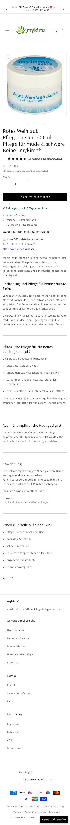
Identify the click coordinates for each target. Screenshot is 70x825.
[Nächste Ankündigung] (63, 9)
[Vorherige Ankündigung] (7, 9)
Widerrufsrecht (15, 748)
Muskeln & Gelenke (18, 638)
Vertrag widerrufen (54, 819)
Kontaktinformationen (35, 812)
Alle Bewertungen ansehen (19, 248)
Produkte (12, 662)
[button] (7, 30)
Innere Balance (16, 646)
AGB (9, 740)
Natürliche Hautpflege (20, 654)
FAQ (9, 701)
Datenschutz (14, 732)
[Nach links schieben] (27, 124)
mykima (17, 806)
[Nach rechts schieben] (43, 124)
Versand (18, 171)
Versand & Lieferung (18, 693)
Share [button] (9, 577)
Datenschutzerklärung (53, 806)
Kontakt (12, 685)
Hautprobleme (15, 630)
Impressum (13, 724)
